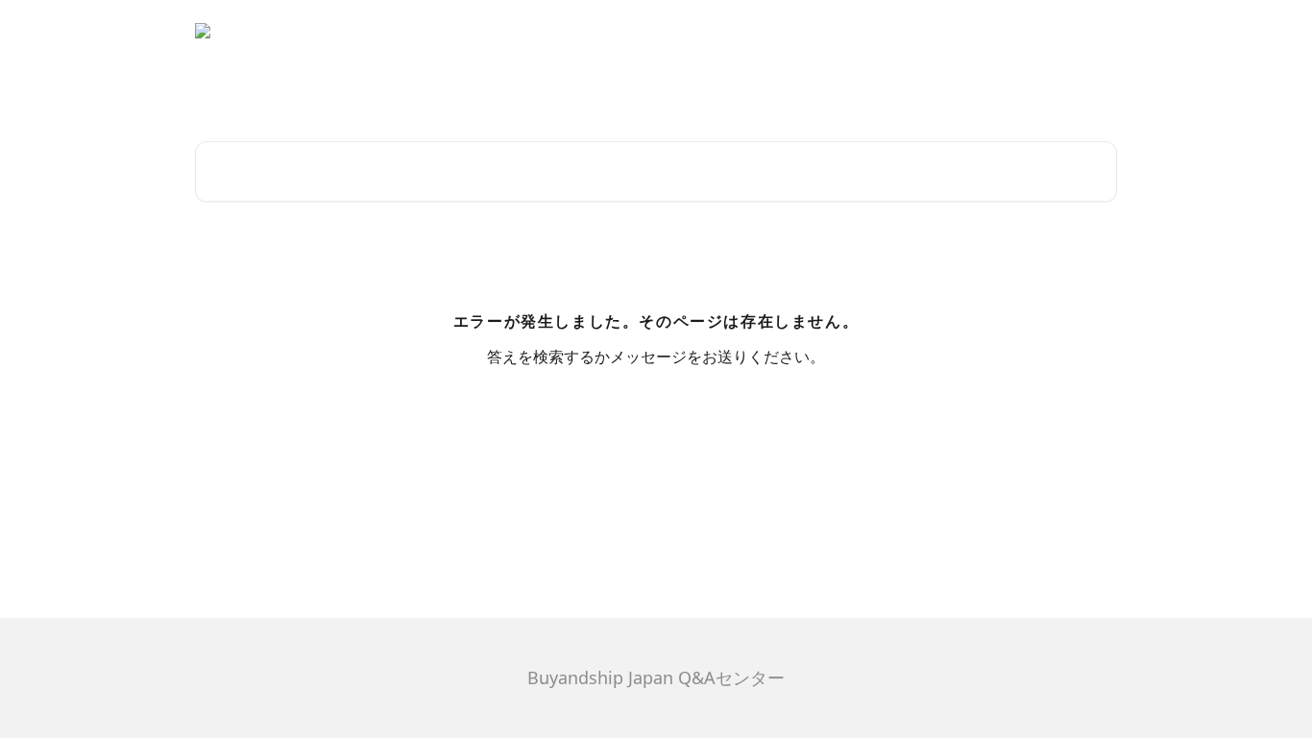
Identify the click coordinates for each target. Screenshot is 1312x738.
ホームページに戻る (1044, 30)
